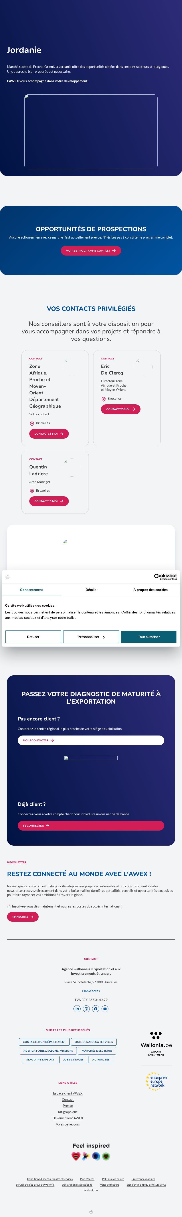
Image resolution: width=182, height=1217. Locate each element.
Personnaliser (88, 637)
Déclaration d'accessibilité (77, 1184)
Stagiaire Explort (40, 1059)
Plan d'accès (87, 1179)
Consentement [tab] (31, 589)
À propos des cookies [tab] (150, 589)
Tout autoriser (149, 637)
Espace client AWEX (68, 1093)
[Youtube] (105, 1009)
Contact (68, 1099)
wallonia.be (91, 1190)
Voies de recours (68, 1124)
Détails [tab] (91, 589)
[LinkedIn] (77, 1009)
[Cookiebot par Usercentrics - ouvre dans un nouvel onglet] (157, 576)
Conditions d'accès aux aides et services (50, 1179)
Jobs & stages (73, 1059)
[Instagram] (86, 1009)
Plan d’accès (91, 991)
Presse (68, 1106)
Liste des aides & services (94, 1041)
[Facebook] (95, 1009)
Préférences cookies (143, 1179)
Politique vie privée (113, 1179)
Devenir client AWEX (67, 1118)
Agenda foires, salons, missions (48, 1050)
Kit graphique (68, 1112)
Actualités (100, 1059)
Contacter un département (44, 1041)
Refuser (33, 637)
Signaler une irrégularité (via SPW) (146, 1184)
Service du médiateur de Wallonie (35, 1184)
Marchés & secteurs (97, 1050)
